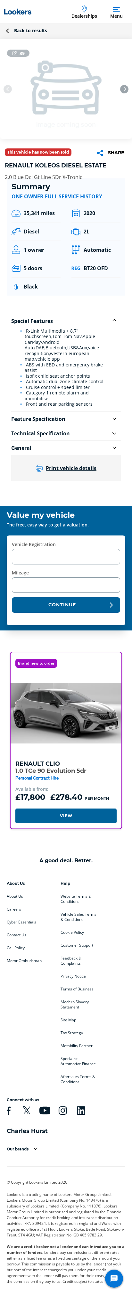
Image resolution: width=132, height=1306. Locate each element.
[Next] (124, 89)
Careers (14, 909)
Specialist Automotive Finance (78, 1061)
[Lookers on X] (25, 1110)
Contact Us (16, 935)
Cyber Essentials (21, 922)
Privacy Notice (73, 976)
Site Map (68, 1020)
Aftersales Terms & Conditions (78, 1079)
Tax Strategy (72, 1033)
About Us (15, 896)
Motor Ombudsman (24, 960)
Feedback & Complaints (71, 961)
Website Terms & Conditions (76, 899)
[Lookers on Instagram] (62, 1110)
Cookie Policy (72, 932)
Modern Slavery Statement (75, 1004)
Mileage (20, 573)
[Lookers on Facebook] (7, 1110)
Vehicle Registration (34, 544)
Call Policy (16, 948)
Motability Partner (77, 1045)
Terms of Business (77, 989)
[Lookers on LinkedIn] (80, 1110)
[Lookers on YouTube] (44, 1110)
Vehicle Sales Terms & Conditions (78, 917)
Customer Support (77, 945)
